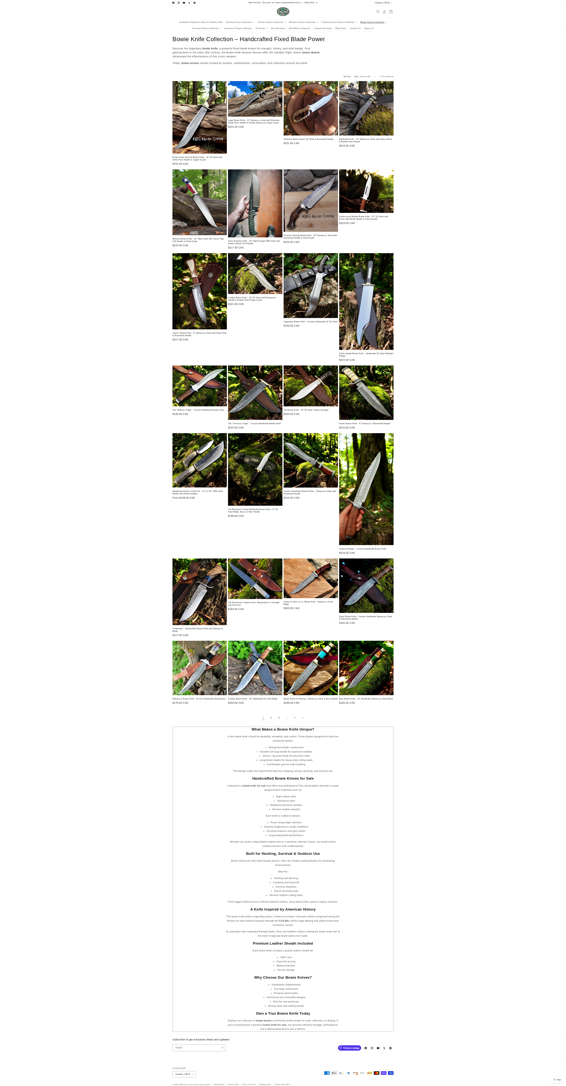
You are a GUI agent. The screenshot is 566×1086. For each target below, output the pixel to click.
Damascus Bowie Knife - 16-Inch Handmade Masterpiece (199, 699)
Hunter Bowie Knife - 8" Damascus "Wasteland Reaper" (365, 423)
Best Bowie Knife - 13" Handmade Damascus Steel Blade (366, 699)
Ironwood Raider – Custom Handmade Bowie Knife (362, 549)
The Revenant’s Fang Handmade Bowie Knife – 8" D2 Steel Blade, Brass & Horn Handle (253, 510)
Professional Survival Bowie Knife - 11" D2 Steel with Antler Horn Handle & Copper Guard (197, 158)
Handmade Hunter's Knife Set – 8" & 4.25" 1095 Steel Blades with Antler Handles (197, 492)
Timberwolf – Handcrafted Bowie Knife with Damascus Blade (197, 629)
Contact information (282, 1084)
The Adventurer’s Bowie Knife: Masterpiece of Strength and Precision (254, 603)
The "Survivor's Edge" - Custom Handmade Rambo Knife (254, 423)
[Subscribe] (222, 1047)
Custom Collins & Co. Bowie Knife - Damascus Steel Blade (308, 603)
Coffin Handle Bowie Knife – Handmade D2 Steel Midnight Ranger (366, 354)
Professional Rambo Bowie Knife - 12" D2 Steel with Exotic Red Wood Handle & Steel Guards (363, 217)
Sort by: (347, 76)
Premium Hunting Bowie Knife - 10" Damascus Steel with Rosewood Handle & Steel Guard (310, 236)
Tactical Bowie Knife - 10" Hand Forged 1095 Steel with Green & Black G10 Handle (254, 242)
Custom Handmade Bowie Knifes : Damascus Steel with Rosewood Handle (310, 492)
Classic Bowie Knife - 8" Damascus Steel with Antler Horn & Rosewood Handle (199, 334)
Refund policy (218, 1084)
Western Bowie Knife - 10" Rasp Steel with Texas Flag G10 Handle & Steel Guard (197, 240)
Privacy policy (233, 1084)
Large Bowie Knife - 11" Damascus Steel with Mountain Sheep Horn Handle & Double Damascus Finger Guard (254, 121)
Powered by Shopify (202, 1084)
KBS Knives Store (186, 1084)
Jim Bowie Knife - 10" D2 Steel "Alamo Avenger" (306, 410)
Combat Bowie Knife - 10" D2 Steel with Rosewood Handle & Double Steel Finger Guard (251, 298)
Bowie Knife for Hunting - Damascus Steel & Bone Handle (311, 699)
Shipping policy (265, 1084)
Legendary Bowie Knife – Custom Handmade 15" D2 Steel (311, 322)
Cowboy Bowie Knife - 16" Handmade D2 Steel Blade (253, 699)
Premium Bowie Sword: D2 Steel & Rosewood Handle (308, 139)
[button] (240, 22)
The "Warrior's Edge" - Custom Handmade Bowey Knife (198, 410)
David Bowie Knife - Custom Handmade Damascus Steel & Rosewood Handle (365, 617)
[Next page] (303, 718)
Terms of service (249, 1084)
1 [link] (263, 718)
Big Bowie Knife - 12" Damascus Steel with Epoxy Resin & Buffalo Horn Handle (365, 140)
